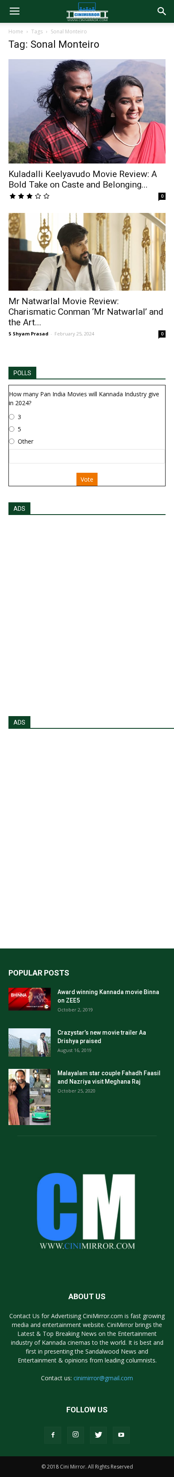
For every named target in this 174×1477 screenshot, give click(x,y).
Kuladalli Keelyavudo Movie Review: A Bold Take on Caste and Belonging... (82, 179)
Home (15, 31)
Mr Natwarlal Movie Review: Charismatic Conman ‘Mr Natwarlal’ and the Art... (85, 311)
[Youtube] (121, 1435)
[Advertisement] (87, 613)
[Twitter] (98, 1435)
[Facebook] (52, 1435)
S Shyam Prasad (28, 333)
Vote (87, 479)
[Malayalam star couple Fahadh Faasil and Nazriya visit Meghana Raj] (29, 1097)
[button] (162, 11)
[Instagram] (75, 1435)
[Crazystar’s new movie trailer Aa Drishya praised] (29, 1042)
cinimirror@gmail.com (103, 1378)
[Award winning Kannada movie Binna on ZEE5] (29, 999)
